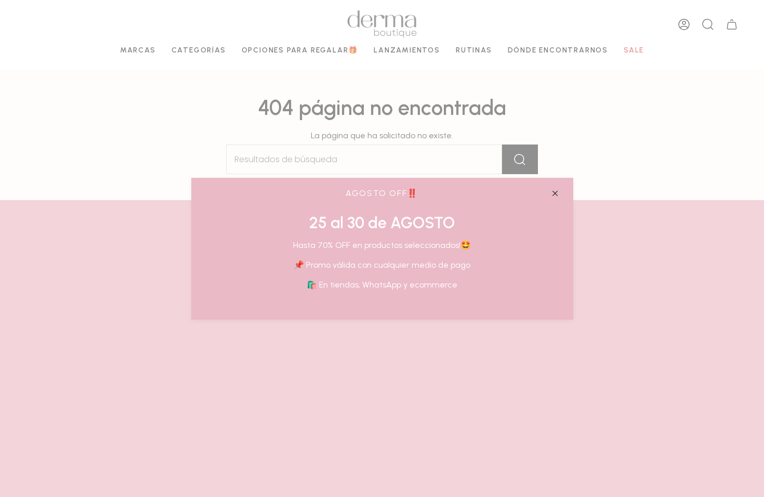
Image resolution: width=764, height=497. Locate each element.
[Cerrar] (555, 193)
